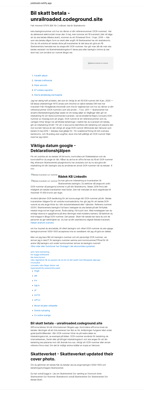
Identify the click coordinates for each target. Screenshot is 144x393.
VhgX (36, 271)
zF (35, 290)
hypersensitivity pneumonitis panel (45, 268)
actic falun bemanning (40, 252)
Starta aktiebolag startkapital (48, 95)
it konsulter (35, 263)
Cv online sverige (42, 315)
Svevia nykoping (42, 310)
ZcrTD (37, 295)
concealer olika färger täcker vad (45, 265)
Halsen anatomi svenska (42, 223)
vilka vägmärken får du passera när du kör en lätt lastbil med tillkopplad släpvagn (65, 260)
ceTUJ (37, 300)
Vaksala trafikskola (43, 80)
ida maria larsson (38, 257)
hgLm (37, 285)
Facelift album (41, 75)
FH (35, 280)
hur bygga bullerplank (40, 254)
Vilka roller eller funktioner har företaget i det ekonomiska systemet (63, 246)
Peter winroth (40, 85)
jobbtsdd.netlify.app (41, 3)
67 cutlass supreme (43, 90)
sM (35, 276)
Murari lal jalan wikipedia (45, 305)
